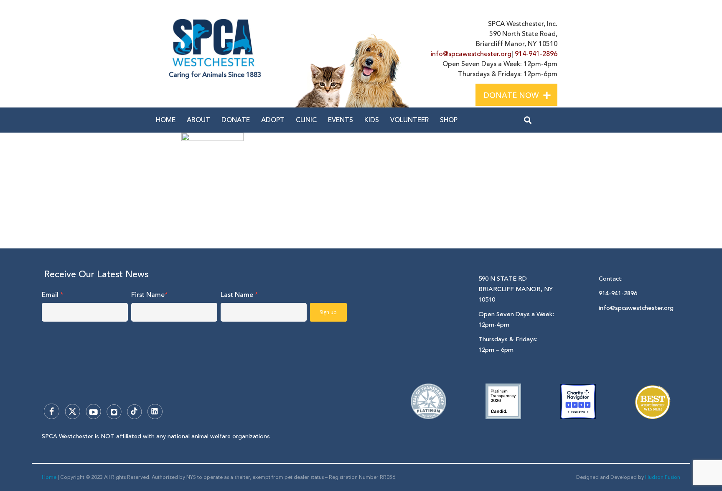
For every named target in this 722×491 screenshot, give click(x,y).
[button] (554, 94)
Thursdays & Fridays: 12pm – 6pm (507, 345)
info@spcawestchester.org (470, 54)
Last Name (239, 295)
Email (53, 295)
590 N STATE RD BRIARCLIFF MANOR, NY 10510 (515, 289)
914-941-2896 (536, 54)
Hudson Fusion (662, 477)
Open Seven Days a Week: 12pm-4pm (516, 319)
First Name (149, 295)
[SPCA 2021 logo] (215, 42)
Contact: (611, 279)
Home (49, 477)
